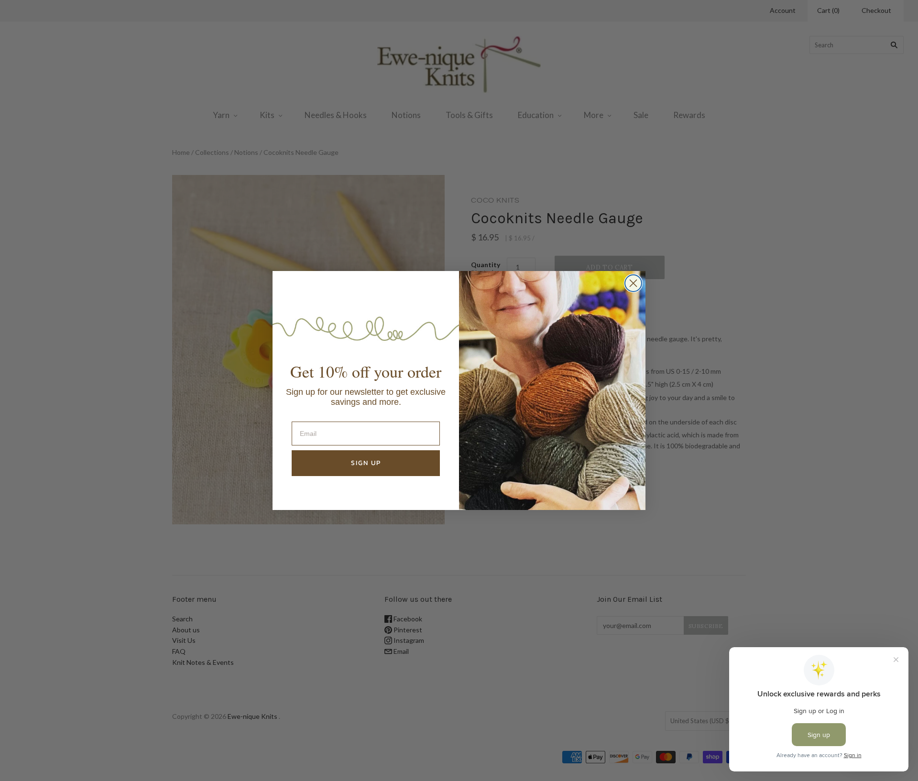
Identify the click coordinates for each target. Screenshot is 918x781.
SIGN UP (366, 463)
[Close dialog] (633, 283)
